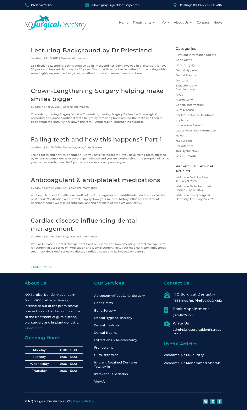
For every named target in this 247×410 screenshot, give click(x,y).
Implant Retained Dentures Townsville (116, 364)
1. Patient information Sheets (196, 55)
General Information (74, 58)
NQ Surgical (184, 140)
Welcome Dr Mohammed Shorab (192, 363)
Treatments (142, 22)
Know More (34, 328)
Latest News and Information (196, 130)
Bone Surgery (185, 65)
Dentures (182, 80)
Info (163, 22)
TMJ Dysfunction (187, 151)
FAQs (66, 187)
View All (100, 381)
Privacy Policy (83, 401)
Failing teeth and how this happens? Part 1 (96, 139)
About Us (181, 22)
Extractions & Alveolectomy (115, 340)
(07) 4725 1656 (183, 315)
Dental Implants (107, 325)
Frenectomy (184, 99)
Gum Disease (93, 147)
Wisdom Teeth (186, 156)
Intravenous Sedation (190, 125)
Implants (182, 120)
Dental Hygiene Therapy (113, 318)
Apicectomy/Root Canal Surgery (119, 295)
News (217, 22)
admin (39, 58)
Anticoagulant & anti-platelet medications (95, 180)
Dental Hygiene (73, 147)
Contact (203, 22)
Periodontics (184, 146)
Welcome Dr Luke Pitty (192, 177)
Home (124, 22)
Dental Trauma (186, 75)
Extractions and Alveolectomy (186, 87)
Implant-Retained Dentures (195, 115)
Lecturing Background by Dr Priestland (91, 50)
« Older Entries (41, 267)
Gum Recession (106, 355)
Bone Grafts (184, 60)
